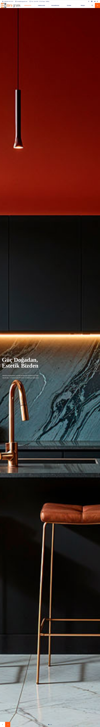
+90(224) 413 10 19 (8, 1)
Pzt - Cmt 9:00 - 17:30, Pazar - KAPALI (40, 1)
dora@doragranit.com (22, 1)
